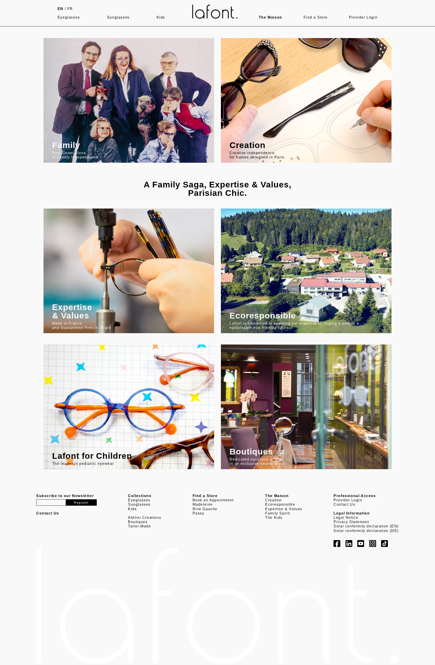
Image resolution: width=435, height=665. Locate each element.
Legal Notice (346, 517)
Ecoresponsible (280, 504)
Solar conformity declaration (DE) (366, 531)
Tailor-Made (139, 526)
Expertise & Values (283, 509)
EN (60, 9)
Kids (161, 17)
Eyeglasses (69, 17)
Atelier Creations (144, 517)
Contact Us (344, 504)
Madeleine (203, 504)
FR (70, 9)
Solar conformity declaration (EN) (366, 526)
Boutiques (137, 522)
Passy (198, 513)
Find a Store (316, 17)
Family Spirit (277, 513)
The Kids (274, 517)
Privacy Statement (351, 522)
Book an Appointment (213, 500)
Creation (273, 500)
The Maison (270, 17)
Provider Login (363, 17)
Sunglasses (118, 17)
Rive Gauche (205, 509)
